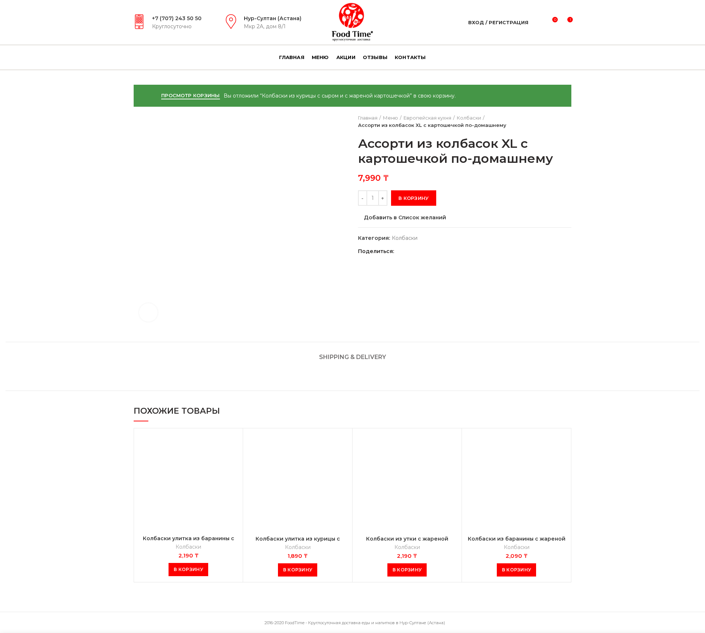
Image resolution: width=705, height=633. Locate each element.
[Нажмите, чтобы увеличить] (148, 312)
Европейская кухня (427, 118)
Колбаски (469, 118)
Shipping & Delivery (352, 357)
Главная (367, 118)
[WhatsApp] (420, 251)
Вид (232, 446)
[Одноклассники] (411, 251)
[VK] (429, 251)
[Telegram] (438, 251)
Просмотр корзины (190, 95)
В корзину (413, 198)
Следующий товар (567, 121)
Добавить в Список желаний (405, 217)
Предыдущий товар (553, 121)
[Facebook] (401, 251)
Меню (390, 118)
